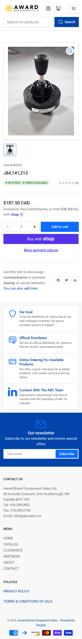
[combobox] (41, 22)
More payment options (41, 250)
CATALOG (10, 544)
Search (70, 22)
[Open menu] (74, 8)
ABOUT (8, 562)
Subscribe (66, 454)
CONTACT (11, 569)
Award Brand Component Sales (38, 620)
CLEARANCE (13, 550)
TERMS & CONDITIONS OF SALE (28, 601)
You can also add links (20, 288)
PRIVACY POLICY (16, 591)
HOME (8, 538)
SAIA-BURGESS (12, 165)
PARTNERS (11, 556)
